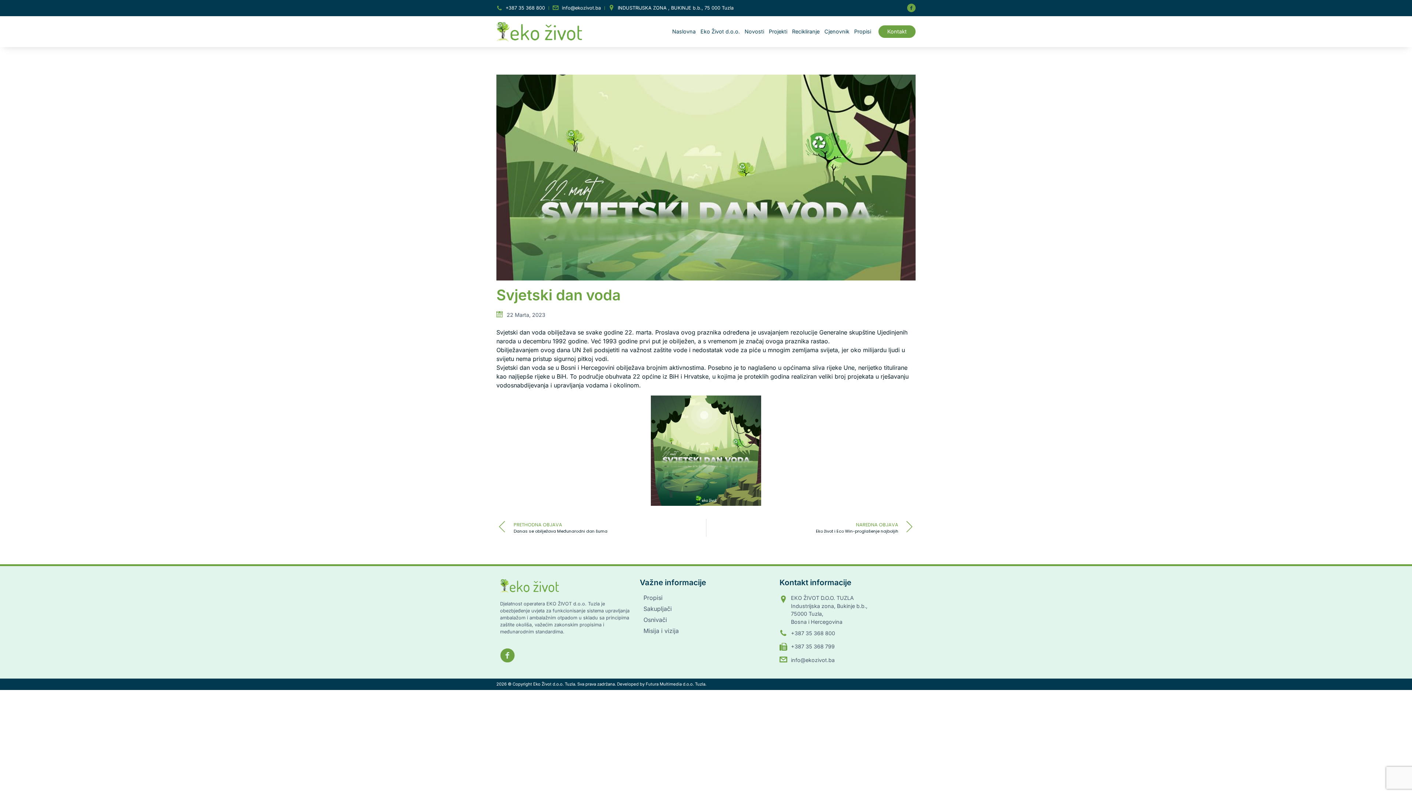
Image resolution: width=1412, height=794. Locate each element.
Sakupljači (657, 608)
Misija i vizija (661, 630)
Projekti (778, 31)
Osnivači (655, 619)
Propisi (862, 31)
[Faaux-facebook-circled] (911, 8)
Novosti (754, 31)
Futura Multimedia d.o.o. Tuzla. (676, 684)
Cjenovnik (836, 31)
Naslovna (684, 31)
